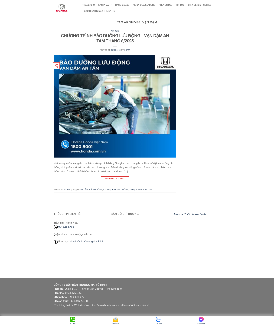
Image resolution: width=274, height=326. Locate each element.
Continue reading (115, 179)
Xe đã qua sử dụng (144, 5)
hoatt (127, 50)
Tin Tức (180, 5)
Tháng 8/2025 (135, 189)
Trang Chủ (88, 5)
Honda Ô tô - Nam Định (190, 214)
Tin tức (115, 31)
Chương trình (109, 189)
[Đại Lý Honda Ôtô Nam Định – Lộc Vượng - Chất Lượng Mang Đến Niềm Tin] (66, 8)
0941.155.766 (66, 226)
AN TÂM (84, 189)
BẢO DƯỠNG (95, 189)
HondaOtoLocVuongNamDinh (87, 241)
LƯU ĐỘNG (122, 189)
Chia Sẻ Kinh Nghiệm (200, 5)
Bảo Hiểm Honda (93, 11)
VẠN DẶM (148, 189)
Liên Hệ (110, 11)
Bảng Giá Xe (122, 5)
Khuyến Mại (165, 5)
